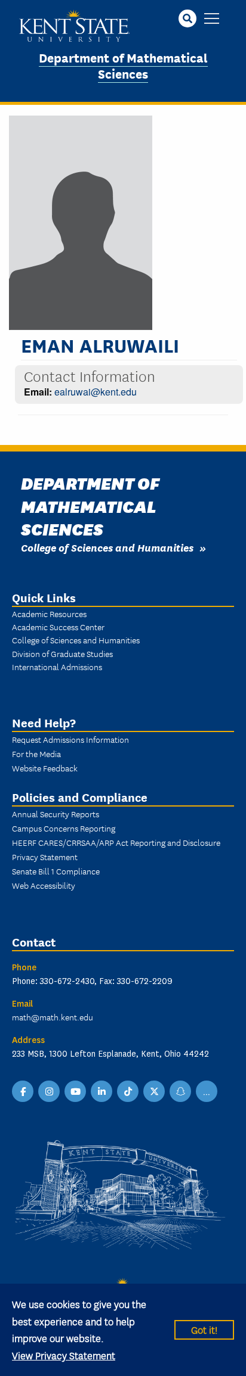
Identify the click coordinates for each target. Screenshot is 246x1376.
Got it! (204, 1329)
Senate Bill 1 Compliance (56, 870)
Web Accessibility (43, 885)
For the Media (36, 753)
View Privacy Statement (63, 1354)
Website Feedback (45, 767)
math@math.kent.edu (52, 1016)
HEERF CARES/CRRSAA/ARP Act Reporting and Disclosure (116, 842)
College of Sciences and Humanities (107, 547)
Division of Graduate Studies (62, 653)
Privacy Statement (45, 856)
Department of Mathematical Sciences (123, 65)
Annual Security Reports (55, 813)
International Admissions (57, 666)
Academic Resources (49, 613)
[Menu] (211, 19)
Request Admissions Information (70, 739)
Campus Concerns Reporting (63, 828)
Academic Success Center (58, 626)
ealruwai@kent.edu (95, 392)
